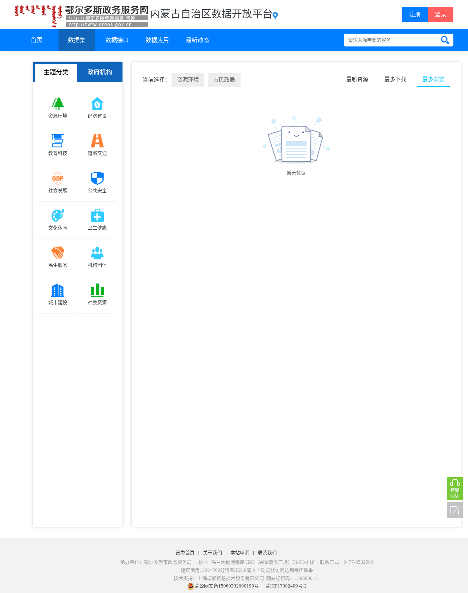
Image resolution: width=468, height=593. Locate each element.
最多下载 (395, 79)
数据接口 (117, 40)
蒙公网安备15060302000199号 (227, 586)
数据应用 (157, 40)
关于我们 (212, 552)
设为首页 (185, 552)
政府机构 (99, 72)
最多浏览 (433, 79)
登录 (440, 14)
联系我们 (267, 552)
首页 (36, 40)
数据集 (77, 40)
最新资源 (357, 79)
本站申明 (239, 552)
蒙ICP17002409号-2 (286, 586)
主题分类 (56, 72)
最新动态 (197, 40)
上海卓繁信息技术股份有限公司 (230, 578)
